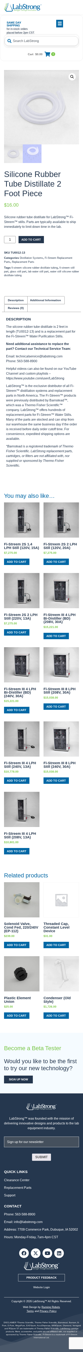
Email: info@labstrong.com (23, 1222)
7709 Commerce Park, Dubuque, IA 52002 (48, 1229)
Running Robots (51, 1307)
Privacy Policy (48, 1311)
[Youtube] (47, 1253)
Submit (41, 1157)
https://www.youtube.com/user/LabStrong (35, 378)
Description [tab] (16, 300)
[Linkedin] (59, 1253)
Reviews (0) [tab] (16, 308)
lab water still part (38, 271)
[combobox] (41, 41)
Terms (30, 1311)
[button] (50, 23)
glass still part (18, 271)
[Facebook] (24, 1253)
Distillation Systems (31, 257)
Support (9, 1195)
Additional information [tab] (45, 300)
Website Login (41, 1287)
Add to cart (31, 239)
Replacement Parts (23, 261)
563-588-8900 (24, 1214)
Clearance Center (16, 1180)
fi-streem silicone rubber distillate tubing (34, 267)
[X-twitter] (35, 1253)
